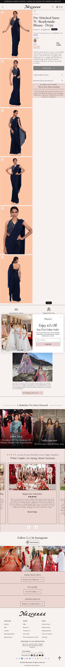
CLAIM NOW (48, 344)
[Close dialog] (61, 317)
